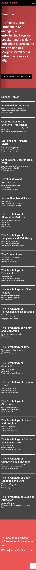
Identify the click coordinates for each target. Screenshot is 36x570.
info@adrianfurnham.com (18, 550)
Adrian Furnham (9, 2)
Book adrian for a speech (15, 76)
